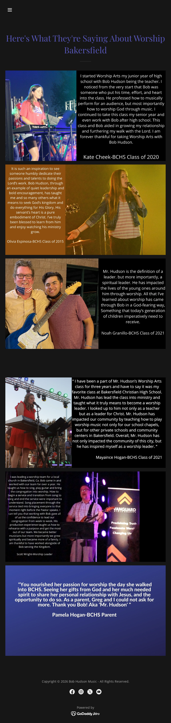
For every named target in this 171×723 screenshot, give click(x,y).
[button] (23, 9)
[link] (72, 691)
